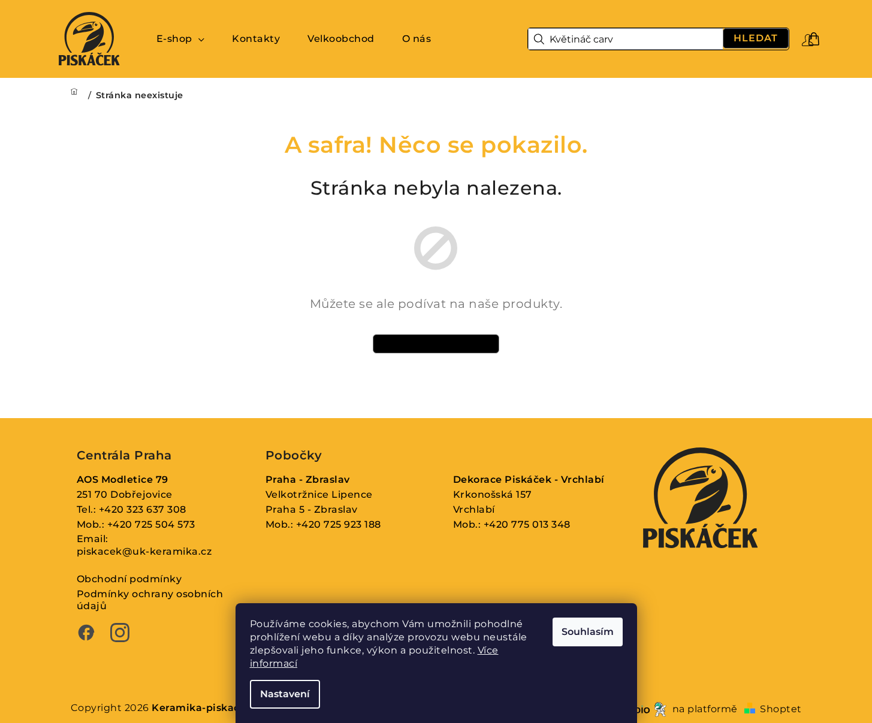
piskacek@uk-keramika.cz (144, 551)
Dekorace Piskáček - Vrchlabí (529, 479)
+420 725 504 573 (151, 524)
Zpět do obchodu (436, 343)
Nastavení (285, 694)
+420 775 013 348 (527, 524)
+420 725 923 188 (338, 524)
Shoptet (781, 709)
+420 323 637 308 (142, 509)
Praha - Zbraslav (307, 479)
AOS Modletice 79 (122, 479)
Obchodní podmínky (129, 579)
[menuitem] (181, 39)
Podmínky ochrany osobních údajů (150, 600)
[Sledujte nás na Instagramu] (119, 634)
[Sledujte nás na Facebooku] (86, 634)
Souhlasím (588, 631)
